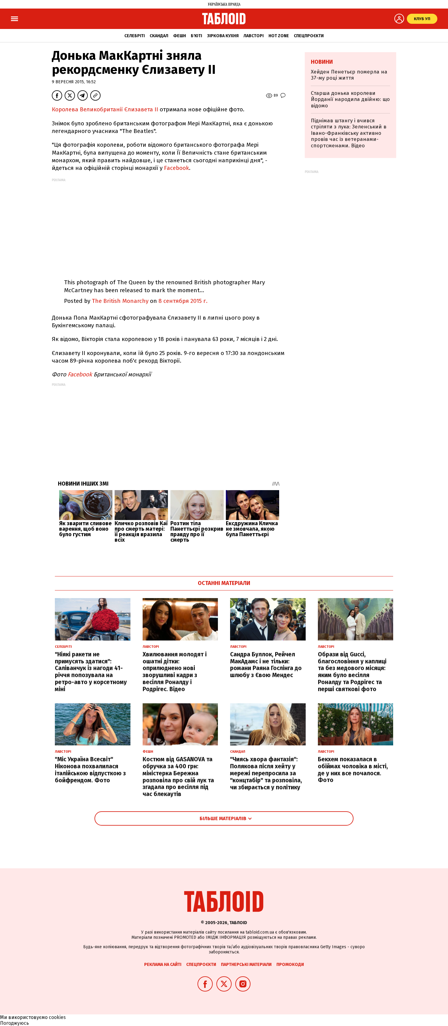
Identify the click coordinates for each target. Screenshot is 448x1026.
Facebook (176, 167)
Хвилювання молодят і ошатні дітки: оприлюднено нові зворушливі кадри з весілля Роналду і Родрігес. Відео (175, 672)
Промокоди (290, 964)
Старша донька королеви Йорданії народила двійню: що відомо (350, 99)
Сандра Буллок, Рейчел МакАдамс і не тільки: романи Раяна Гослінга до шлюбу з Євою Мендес (266, 665)
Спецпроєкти (309, 35)
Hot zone (278, 35)
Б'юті (196, 35)
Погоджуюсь (14, 1023)
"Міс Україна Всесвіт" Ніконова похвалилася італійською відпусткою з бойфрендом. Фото (90, 770)
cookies (57, 1017)
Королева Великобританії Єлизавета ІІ (106, 109)
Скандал (159, 35)
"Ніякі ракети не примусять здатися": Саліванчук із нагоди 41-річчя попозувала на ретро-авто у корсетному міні (91, 672)
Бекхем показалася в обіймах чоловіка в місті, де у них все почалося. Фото (353, 770)
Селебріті (134, 35)
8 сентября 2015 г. (183, 300)
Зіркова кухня (223, 35)
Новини (322, 62)
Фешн (179, 35)
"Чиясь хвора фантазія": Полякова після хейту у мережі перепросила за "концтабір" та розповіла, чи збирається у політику (266, 773)
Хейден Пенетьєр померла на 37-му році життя (349, 75)
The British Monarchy (120, 300)
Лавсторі (254, 35)
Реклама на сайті (162, 964)
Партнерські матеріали (246, 964)
